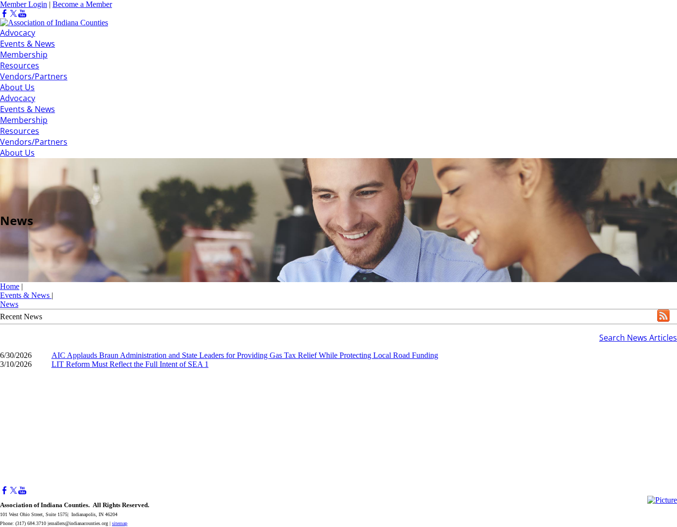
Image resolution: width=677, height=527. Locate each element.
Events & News (27, 43)
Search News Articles (638, 337)
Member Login (23, 4)
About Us (17, 87)
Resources (19, 65)
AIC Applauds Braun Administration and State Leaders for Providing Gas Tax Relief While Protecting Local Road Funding (245, 355)
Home (9, 286)
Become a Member (82, 4)
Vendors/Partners (33, 76)
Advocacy (17, 32)
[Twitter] (13, 13)
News (9, 304)
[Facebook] (4, 13)
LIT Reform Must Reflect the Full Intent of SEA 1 (130, 364)
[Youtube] (22, 13)
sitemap (119, 523)
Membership (24, 54)
